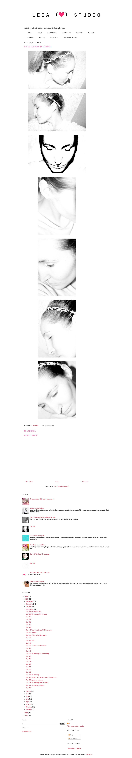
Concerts (54, 37)
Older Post (85, 482)
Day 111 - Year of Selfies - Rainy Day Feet (42, 517)
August (28, 691)
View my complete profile (75, 726)
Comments (73, 738)
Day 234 (28, 667)
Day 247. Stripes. (31, 632)
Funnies (91, 32)
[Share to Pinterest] (53, 425)
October (29, 606)
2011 (26, 715)
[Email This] (46, 425)
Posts (71, 735)
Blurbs (42, 37)
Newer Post (29, 482)
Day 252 (28, 619)
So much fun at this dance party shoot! (42, 499)
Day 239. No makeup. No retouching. (37, 654)
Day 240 (28, 651)
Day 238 (28, 656)
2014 (26, 596)
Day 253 (28, 617)
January (28, 709)
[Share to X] (49, 425)
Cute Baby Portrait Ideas (38, 545)
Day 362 (32, 563)
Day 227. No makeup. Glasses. (35, 685)
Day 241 (28, 648)
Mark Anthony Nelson (37, 581)
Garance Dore (26, 731)
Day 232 (28, 672)
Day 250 (28, 625)
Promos (30, 37)
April (28, 702)
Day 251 (28, 622)
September (30, 609)
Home (29, 32)
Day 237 (28, 659)
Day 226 (28, 688)
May (27, 699)
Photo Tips (66, 32)
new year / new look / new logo (39, 572)
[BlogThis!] (48, 425)
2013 (26, 599)
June (27, 696)
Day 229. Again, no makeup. (34, 680)
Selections (51, 32)
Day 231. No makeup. (32, 675)
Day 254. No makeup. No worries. (36, 614)
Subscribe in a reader (74, 748)
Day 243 (28, 643)
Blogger (89, 754)
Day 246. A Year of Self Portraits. (36, 635)
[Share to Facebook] (51, 425)
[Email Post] (42, 425)
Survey (79, 32)
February (29, 707)
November (29, 604)
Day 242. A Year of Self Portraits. (36, 646)
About (39, 32)
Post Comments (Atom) (61, 486)
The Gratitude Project (37, 536)
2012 (26, 713)
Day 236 (28, 661)
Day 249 (28, 627)
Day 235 (28, 664)
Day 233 (28, 669)
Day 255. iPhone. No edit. (33, 611)
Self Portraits (70, 37)
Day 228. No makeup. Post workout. (37, 682)
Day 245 (28, 638)
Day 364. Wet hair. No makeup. (39, 554)
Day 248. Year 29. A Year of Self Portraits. (39, 630)
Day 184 (32, 526)
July (27, 694)
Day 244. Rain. (30, 640)
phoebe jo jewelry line (37, 508)
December (29, 601)
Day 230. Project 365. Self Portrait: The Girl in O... (41, 677)
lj (69, 723)
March (28, 704)
